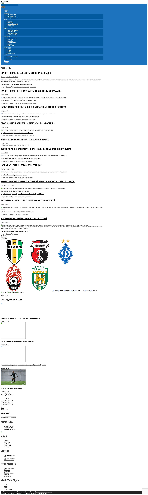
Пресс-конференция (31, 103)
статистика (33, 87)
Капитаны (10, 44)
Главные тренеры (12, 42)
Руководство (11, 25)
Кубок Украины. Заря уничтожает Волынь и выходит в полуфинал (36, 149)
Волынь (16, 87)
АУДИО (9, 48)
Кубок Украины (11, 31)
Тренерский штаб (12, 16)
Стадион (6, 443)
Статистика (7, 36)
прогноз (32, 136)
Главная (6, 10)
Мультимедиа (7, 47)
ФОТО (9, 51)
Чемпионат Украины (13, 30)
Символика (10, 22)
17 (1, 402)
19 (5, 402)
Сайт (5, 55)
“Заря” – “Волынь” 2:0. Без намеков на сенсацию (26, 73)
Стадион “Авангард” (13, 24)
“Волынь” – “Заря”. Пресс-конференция (21, 165)
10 (1, 400)
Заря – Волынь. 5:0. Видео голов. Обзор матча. (25, 139)
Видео (5, 486)
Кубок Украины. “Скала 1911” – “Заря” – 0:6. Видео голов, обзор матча (20, 318)
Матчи (5, 28)
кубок (23, 145)
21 (8, 402)
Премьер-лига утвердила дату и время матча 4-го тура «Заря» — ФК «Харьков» (23, 365)
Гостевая (6, 62)
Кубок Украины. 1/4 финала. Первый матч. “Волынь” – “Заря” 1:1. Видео (38, 181)
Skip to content (4, 1)
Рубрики (3, 417)
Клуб (5, 19)
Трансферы (10, 27)
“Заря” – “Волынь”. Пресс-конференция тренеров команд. (31, 91)
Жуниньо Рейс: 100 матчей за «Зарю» (11, 388)
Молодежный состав (13, 17)
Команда (6, 13)
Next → (6, 238)
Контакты (10, 59)
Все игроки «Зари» (12, 38)
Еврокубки (10, 41)
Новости (8, 87)
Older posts (3, 237)
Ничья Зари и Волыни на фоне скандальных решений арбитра (33, 107)
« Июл (2, 408)
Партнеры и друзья (12, 56)
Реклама (6, 61)
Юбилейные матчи (12, 34)
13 (7, 400)
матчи (19, 87)
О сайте (9, 58)
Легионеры (10, 39)
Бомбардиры (11, 45)
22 (10, 402)
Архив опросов (11, 53)
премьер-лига (25, 87)
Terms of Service (40, 493)
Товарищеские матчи (13, 33)
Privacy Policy (30, 493)
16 (12, 400)
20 (7, 402)
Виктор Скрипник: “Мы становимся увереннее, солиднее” (17, 341)
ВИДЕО (9, 50)
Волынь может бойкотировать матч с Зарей (24, 218)
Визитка (10, 21)
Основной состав (12, 14)
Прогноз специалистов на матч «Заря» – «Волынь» (27, 123)
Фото (5, 487)
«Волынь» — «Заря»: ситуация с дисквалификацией (28, 200)
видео (15, 145)
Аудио (5, 484)
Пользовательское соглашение (43, 492)
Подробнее (16, 84)
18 (3, 402)
